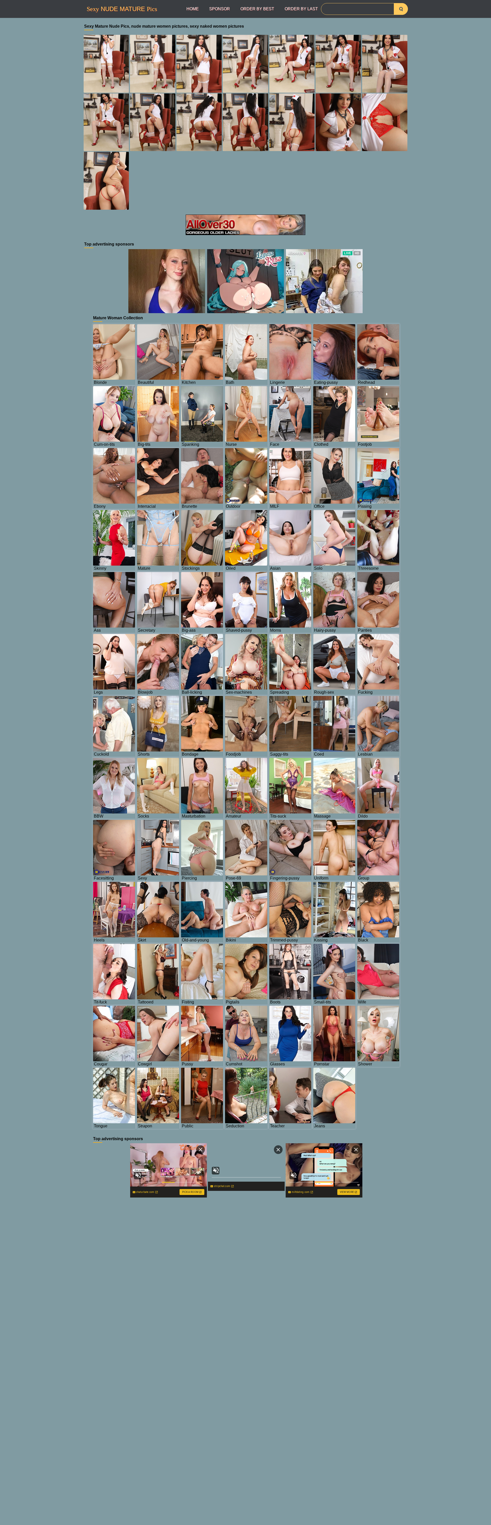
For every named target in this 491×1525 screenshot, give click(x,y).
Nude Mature (122, 9)
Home (192, 9)
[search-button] (401, 9)
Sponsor (219, 9)
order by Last (301, 9)
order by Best (257, 9)
